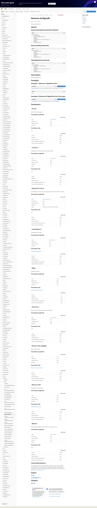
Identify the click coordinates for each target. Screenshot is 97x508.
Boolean (33, 483)
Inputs (84, 22)
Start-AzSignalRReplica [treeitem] (8, 432)
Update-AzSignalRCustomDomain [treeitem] (8, 441)
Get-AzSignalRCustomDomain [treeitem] (9, 392)
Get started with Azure (91, 11)
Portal (85, 11)
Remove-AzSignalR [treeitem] (7, 414)
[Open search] (92, 9)
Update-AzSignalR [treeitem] (7, 438)
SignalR (51, 14)
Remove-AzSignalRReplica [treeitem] (8, 425)
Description (84, 18)
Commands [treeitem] (5, 379)
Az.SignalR (46, 14)
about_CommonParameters (38, 470)
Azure (35, 14)
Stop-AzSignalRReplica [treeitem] (8, 434)
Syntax (84, 16)
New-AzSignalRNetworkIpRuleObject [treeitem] (9, 409)
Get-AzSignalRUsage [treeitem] (7, 397)
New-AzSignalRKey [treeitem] (7, 406)
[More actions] (65, 15)
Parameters (84, 20)
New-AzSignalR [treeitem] (7, 399)
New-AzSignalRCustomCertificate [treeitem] (9, 402)
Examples (84, 19)
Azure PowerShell (41, 14)
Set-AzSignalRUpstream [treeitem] (8, 430)
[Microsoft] (2, 8)
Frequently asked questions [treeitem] (6, 40)
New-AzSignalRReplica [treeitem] (8, 412)
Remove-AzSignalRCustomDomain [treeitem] (8, 420)
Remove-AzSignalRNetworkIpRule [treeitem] (8, 423)
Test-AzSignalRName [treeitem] (7, 436)
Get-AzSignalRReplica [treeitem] (8, 395)
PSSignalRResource (36, 477)
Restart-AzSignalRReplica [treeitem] (8, 429)
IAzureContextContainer (47, 199)
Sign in (94, 8)
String (58, 278)
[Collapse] (15, 14)
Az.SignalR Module (37, 21)
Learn (32, 14)
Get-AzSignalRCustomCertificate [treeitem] (9, 390)
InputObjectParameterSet (36, 251)
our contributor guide (37, 496)
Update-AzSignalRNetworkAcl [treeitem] (9, 443)
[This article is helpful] (91, 27)
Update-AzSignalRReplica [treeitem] (8, 445)
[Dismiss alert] (95, 2)
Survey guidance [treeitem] (5, 35)
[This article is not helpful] (92, 27)
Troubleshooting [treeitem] (5, 38)
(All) (32, 130)
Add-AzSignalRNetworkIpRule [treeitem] (9, 385)
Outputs (84, 23)
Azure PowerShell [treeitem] (5, 20)
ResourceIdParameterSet (36, 406)
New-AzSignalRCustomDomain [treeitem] (9, 404)
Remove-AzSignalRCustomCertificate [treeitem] (9, 417)
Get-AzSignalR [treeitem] (6, 387)
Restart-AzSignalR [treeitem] (7, 427)
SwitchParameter (53, 119)
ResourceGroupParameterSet (37, 290)
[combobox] (8, 16)
